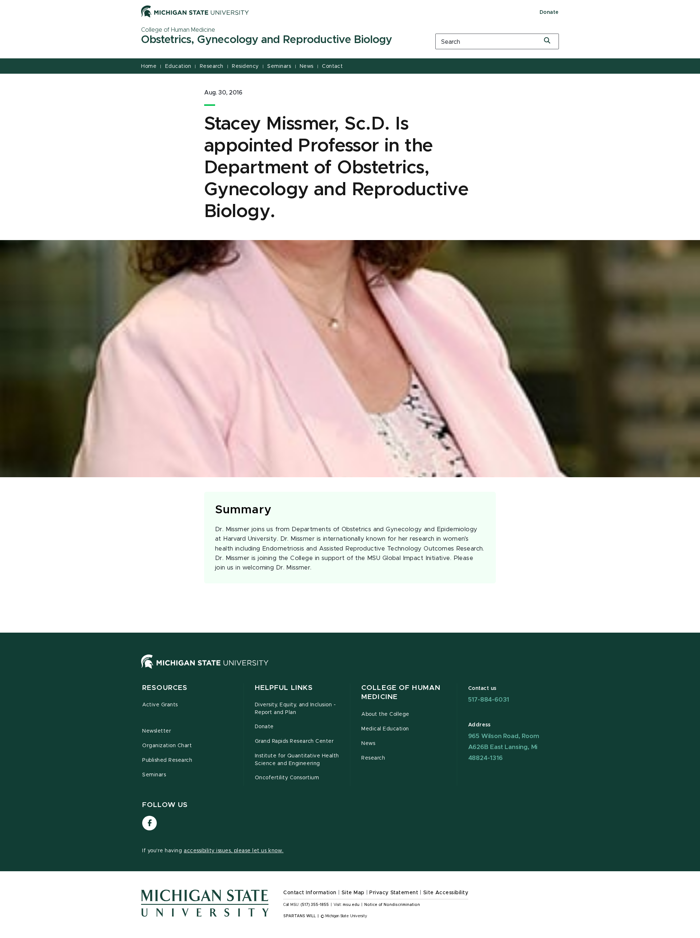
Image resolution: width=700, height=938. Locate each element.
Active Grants (160, 704)
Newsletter (156, 731)
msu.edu (351, 905)
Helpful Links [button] (284, 687)
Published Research (167, 760)
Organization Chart (167, 745)
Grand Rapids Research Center (294, 741)
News (307, 66)
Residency (245, 66)
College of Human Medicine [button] (400, 692)
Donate (549, 12)
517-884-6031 (488, 699)
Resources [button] (164, 687)
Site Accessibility (445, 892)
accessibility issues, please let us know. (234, 850)
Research (211, 66)
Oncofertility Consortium (287, 777)
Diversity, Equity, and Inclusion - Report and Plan (295, 708)
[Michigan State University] (195, 11)
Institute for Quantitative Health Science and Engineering (297, 759)
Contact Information (310, 892)
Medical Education (385, 729)
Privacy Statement (393, 892)
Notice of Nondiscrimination (392, 905)
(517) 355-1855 (314, 905)
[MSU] (205, 669)
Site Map (353, 892)
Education (178, 66)
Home (148, 66)
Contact (332, 66)
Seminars (279, 66)
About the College (385, 714)
